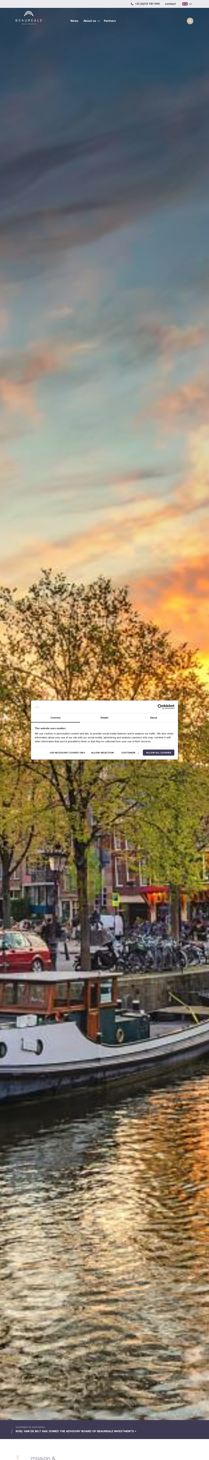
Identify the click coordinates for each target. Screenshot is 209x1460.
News (74, 20)
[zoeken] (190, 21)
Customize (128, 752)
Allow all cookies (158, 752)
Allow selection (102, 752)
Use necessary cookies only (67, 752)
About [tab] (153, 717)
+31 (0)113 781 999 (147, 3)
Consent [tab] (55, 717)
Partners (110, 20)
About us (89, 20)
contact (170, 3)
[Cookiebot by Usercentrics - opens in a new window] (160, 706)
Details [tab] (105, 717)
